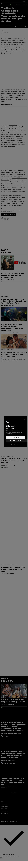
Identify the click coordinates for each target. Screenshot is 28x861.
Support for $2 (15, 437)
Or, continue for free (15, 444)
